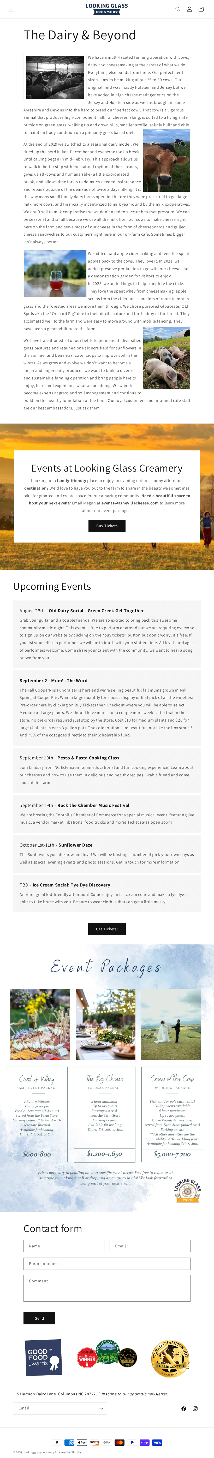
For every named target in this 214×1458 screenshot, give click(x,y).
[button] (11, 9)
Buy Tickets (107, 525)
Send (39, 1318)
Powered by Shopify (68, 1452)
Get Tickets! (107, 928)
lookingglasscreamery (39, 1452)
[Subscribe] (101, 1408)
